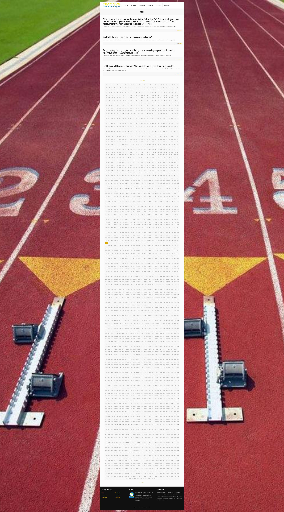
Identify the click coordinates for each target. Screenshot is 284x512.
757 (106, 157)
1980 (128, 274)
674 (175, 147)
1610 (150, 237)
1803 (161, 255)
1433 (109, 222)
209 (158, 103)
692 (150, 149)
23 (166, 84)
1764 (128, 253)
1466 (126, 224)
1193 (117, 198)
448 (147, 126)
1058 (117, 185)
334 (131, 115)
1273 (115, 206)
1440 (128, 222)
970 (172, 175)
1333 (131, 211)
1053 (178, 183)
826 (147, 162)
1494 (128, 227)
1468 (131, 224)
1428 (169, 219)
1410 (120, 219)
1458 (178, 222)
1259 (150, 204)
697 (164, 149)
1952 (126, 271)
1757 (109, 253)
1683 (128, 245)
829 (155, 162)
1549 (131, 232)
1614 (161, 237)
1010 (134, 180)
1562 (167, 232)
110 (109, 95)
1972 (106, 274)
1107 (178, 188)
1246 (115, 204)
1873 (131, 263)
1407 (112, 219)
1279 (131, 206)
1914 (169, 266)
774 (153, 157)
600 (120, 141)
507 (161, 131)
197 (125, 103)
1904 (142, 266)
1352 (109, 214)
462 (112, 128)
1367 (150, 214)
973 (106, 178)
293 (166, 110)
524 (134, 134)
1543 (115, 232)
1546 (123, 232)
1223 (126, 201)
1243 (106, 204)
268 (172, 108)
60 (120, 90)
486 (177, 128)
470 (134, 128)
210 (161, 103)
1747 (156, 250)
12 (136, 84)
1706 (117, 248)
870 (120, 167)
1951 (123, 271)
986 (142, 178)
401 (166, 121)
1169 (126, 196)
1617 (169, 237)
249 (120, 108)
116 (125, 95)
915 (169, 170)
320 (166, 113)
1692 (153, 245)
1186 (172, 196)
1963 (156, 271)
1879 (147, 263)
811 (106, 162)
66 (136, 90)
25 (172, 84)
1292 (167, 206)
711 (128, 152)
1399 (164, 217)
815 (117, 162)
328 (114, 115)
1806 (169, 255)
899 (125, 170)
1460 (109, 224)
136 (106, 97)
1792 (131, 255)
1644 (169, 240)
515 (109, 134)
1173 (136, 196)
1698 (169, 245)
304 (123, 113)
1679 (117, 245)
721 (155, 152)
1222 (123, 201)
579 (136, 139)
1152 (153, 193)
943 (172, 173)
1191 (112, 198)
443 (134, 126)
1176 (145, 196)
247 (114, 108)
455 (166, 126)
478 (155, 128)
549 (128, 136)
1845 (128, 261)
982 (131, 178)
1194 (120, 198)
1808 (175, 255)
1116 (128, 191)
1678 (115, 245)
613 (155, 141)
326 (109, 115)
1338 (145, 211)
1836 (178, 258)
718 (147, 152)
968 (166, 175)
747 (153, 154)
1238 (167, 201)
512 (175, 131)
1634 (142, 240)
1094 (142, 188)
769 (139, 157)
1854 (153, 261)
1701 (178, 245)
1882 (156, 263)
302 (117, 113)
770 (142, 157)
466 (123, 128)
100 (155, 92)
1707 (120, 248)
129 (161, 95)
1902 (136, 266)
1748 (158, 250)
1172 (134, 196)
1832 (167, 258)
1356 (120, 214)
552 (136, 136)
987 (144, 178)
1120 (139, 191)
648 (177, 144)
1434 (112, 222)
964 (155, 175)
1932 (145, 268)
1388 (134, 217)
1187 (175, 196)
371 (158, 118)
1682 (126, 245)
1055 (109, 185)
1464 (120, 224)
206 (150, 103)
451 (155, 126)
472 (139, 128)
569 (109, 139)
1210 (164, 198)
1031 (117, 183)
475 (147, 128)
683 (125, 149)
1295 (175, 206)
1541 (109, 232)
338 (142, 115)
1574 (126, 235)
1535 (167, 230)
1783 (106, 255)
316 (155, 113)
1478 (158, 224)
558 (153, 136)
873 (128, 167)
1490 (117, 227)
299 (109, 113)
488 (109, 131)
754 (172, 154)
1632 (136, 240)
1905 (145, 266)
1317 (161, 209)
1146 (136, 193)
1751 (167, 250)
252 (128, 108)
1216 (106, 201)
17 (150, 84)
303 (120, 113)
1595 (109, 237)
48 (161, 87)
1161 (178, 193)
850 (139, 165)
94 (139, 92)
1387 (131, 217)
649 (106, 147)
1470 (136, 224)
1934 (150, 268)
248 (117, 108)
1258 (147, 204)
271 (106, 110)
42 (144, 87)
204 (144, 103)
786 (112, 160)
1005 (120, 180)
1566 (178, 232)
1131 (169, 191)
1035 (128, 183)
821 (134, 162)
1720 (156, 248)
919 (106, 173)
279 (128, 110)
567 (177, 136)
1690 (147, 245)
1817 (126, 258)
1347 (169, 211)
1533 (161, 230)
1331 (126, 211)
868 (114, 167)
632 (134, 144)
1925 (126, 268)
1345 (164, 211)
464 (117, 128)
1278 (128, 206)
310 (139, 113)
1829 (158, 258)
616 (164, 141)
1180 (156, 196)
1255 (139, 204)
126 (153, 95)
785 (109, 160)
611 (150, 141)
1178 (150, 196)
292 (164, 110)
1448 (150, 222)
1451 (158, 222)
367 (147, 118)
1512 (178, 227)
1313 (150, 209)
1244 (109, 204)
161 (175, 97)
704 (109, 152)
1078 (172, 185)
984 (136, 178)
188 (175, 100)
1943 (175, 268)
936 (153, 173)
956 (134, 175)
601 (123, 141)
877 (139, 167)
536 (166, 134)
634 (139, 144)
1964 (158, 271)
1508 (167, 227)
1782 (178, 253)
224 (125, 105)
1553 (142, 232)
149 (142, 97)
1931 (142, 268)
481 (164, 128)
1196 (126, 198)
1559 (158, 232)
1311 (145, 209)
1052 (175, 183)
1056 (112, 185)
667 (155, 147)
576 (128, 139)
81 (177, 90)
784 (106, 160)
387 (128, 121)
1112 (117, 191)
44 (150, 87)
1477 (156, 224)
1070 (150, 185)
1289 (158, 206)
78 (169, 90)
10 (131, 84)
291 (161, 110)
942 (169, 173)
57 (111, 90)
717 (144, 152)
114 (120, 95)
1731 (112, 250)
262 (155, 108)
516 (112, 134)
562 (164, 136)
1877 (142, 263)
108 (177, 92)
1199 (134, 198)
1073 (158, 185)
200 (134, 103)
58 (114, 90)
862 (172, 165)
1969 (172, 271)
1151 (150, 193)
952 (123, 175)
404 (175, 121)
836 (175, 162)
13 (139, 84)
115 (123, 95)
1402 (172, 217)
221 (117, 105)
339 (144, 115)
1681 (123, 245)
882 (153, 167)
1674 (178, 242)
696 (161, 149)
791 (125, 160)
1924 (123, 268)
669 (161, 147)
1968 (169, 271)
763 (123, 157)
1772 (150, 253)
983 (134, 178)
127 (155, 95)
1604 (134, 237)
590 (166, 139)
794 (134, 160)
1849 (139, 261)
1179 (153, 196)
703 (106, 152)
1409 (117, 219)
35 (125, 87)
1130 (167, 191)
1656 (128, 242)
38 (133, 87)
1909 (156, 266)
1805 (167, 255)
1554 (145, 232)
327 (112, 115)
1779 (169, 253)
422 (150, 123)
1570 (115, 235)
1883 (158, 263)
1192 (115, 198)
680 (117, 149)
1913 (167, 266)
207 (153, 103)
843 (120, 165)
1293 (169, 206)
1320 (169, 209)
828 (153, 162)
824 (142, 162)
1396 (156, 217)
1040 (142, 183)
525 (136, 134)
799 (147, 160)
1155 (161, 193)
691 (147, 149)
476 (150, 128)
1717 (147, 248)
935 (150, 173)
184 (164, 100)
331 (123, 115)
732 (112, 154)
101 (158, 92)
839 (109, 165)
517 (114, 134)
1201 (139, 198)
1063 (131, 185)
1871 (126, 263)
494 (125, 131)
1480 (164, 224)
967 (164, 175)
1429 (172, 219)
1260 (153, 204)
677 (109, 149)
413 (125, 123)
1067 (142, 185)
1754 (175, 250)
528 (144, 134)
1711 (131, 248)
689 (142, 149)
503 (150, 131)
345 (161, 115)
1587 (161, 235)
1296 (178, 206)
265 (164, 108)
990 (153, 178)
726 (169, 152)
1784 (109, 255)
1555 (147, 232)
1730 (109, 250)
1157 (167, 193)
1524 (136, 230)
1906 (147, 266)
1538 (175, 230)
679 (114, 149)
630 (128, 144)
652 (114, 147)
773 (150, 157)
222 (120, 105)
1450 (156, 222)
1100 (158, 188)
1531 (156, 230)
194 (117, 103)
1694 (158, 245)
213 (169, 103)
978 (120, 178)
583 (147, 139)
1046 (158, 183)
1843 (123, 261)
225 (128, 105)
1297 (106, 209)
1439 (126, 222)
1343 (158, 211)
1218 (112, 201)
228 (136, 105)
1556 (150, 232)
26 (174, 84)
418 (139, 123)
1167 (120, 196)
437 (117, 126)
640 (155, 144)
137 (109, 97)
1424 (158, 219)
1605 (136, 237)
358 (123, 118)
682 (123, 149)
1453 (164, 222)
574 (123, 139)
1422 (153, 219)
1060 (123, 185)
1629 (128, 240)
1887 (169, 263)
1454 (167, 222)
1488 (112, 227)
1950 (120, 271)
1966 (164, 271)
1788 (120, 255)
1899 (128, 266)
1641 (161, 240)
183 (161, 100)
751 (164, 154)
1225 (131, 201)
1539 (178, 230)
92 (133, 92)
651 (112, 147)
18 (152, 84)
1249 (123, 204)
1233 (153, 201)
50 (166, 87)
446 (142, 126)
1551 (136, 232)
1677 (112, 245)
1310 (142, 209)
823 (139, 162)
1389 (136, 217)
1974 (112, 274)
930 (136, 173)
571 (114, 139)
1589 (167, 235)
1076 (167, 185)
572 (117, 139)
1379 (109, 217)
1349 (175, 211)
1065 (136, 185)
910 (155, 170)
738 (128, 154)
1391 (142, 217)
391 (139, 121)
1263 (161, 204)
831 (161, 162)
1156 (164, 193)
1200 (136, 198)
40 (139, 87)
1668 (161, 242)
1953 (128, 271)
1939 (164, 268)
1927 (131, 268)
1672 (172, 242)
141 (120, 97)
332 (125, 115)
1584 (153, 235)
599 (117, 141)
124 (147, 95)
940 (164, 173)
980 (125, 178)
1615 (164, 237)
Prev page (143, 80)
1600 (123, 237)
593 (175, 139)
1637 (150, 240)
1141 (123, 193)
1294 (172, 206)
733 (114, 154)
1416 (136, 219)
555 (144, 136)
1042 (147, 183)
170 (125, 100)
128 (158, 95)
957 (136, 175)
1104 (169, 188)
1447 (147, 222)
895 (114, 170)
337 (139, 115)
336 (136, 115)
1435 (115, 222)
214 (172, 103)
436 (114, 126)
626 (117, 144)
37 (131, 87)
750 (161, 154)
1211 (167, 198)
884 (158, 167)
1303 (123, 209)
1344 (161, 211)
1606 (139, 237)
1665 (153, 242)
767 (134, 157)
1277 (126, 206)
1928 (134, 268)
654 (120, 147)
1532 (158, 230)
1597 (115, 237)
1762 (123, 253)
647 (175, 144)
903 (136, 170)
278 (125, 110)
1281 (136, 206)
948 (112, 175)
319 (164, 113)
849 (136, 165)
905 (142, 170)
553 (139, 136)
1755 (178, 250)
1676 (109, 245)
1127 (158, 191)
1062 (128, 185)
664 (147, 147)
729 (177, 152)
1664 (150, 242)
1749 (161, 250)
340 (147, 115)
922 (114, 173)
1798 (147, 255)
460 (106, 128)
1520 (126, 230)
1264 (164, 204)
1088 (126, 188)
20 (158, 84)
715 (139, 152)
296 (175, 110)
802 (155, 160)
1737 (128, 250)
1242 (178, 201)
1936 (156, 268)
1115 (126, 191)
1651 (115, 242)
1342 (156, 211)
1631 (134, 240)
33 (120, 87)
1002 (112, 180)
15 (144, 84)
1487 (109, 227)
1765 (131, 253)
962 (150, 175)
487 (106, 131)
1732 (115, 250)
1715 (142, 248)
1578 (136, 235)
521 (125, 134)
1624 (115, 240)
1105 (172, 188)
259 (147, 108)
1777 (164, 253)
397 (155, 121)
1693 (156, 245)
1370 (158, 214)
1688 (142, 245)
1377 (178, 214)
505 (155, 131)
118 (131, 95)
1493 (126, 227)
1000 (106, 180)
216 (177, 103)
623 (109, 144)
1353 (112, 214)
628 (123, 144)
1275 (120, 206)
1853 (150, 261)
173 (134, 100)
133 (172, 95)
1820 (134, 258)
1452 (161, 222)
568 (106, 139)
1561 (164, 232)
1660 (139, 242)
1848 (136, 261)
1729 (106, 250)
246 (112, 108)
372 (161, 118)
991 (155, 178)
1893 (112, 266)
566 (175, 136)
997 (172, 178)
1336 (139, 211)
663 (144, 147)
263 (158, 108)
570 (112, 139)
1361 (134, 214)
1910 (158, 266)
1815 (120, 258)
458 (175, 126)
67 (139, 90)
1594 (106, 237)
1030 (115, 183)
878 (142, 167)
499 (139, 131)
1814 (117, 258)
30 (111, 87)
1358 (126, 214)
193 (114, 103)
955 (131, 175)
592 (172, 139)
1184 (167, 196)
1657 (131, 242)
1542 (112, 232)
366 (144, 118)
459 (177, 126)
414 (128, 123)
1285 (147, 206)
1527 (145, 230)
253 (131, 108)
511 (172, 131)
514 (106, 134)
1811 (109, 258)
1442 (134, 222)
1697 (167, 245)
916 (172, 170)
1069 (147, 185)
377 (175, 118)
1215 (178, 198)
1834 (172, 258)
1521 (128, 230)
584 (150, 139)
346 (164, 115)
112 (114, 95)
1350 (178, 211)
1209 (161, 198)
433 (106, 126)
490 (114, 131)
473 (142, 128)
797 (142, 160)
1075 (164, 185)
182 (158, 100)
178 (147, 100)
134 (175, 95)
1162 (106, 196)
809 (175, 160)
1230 (145, 201)
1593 (178, 235)
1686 (136, 245)
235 (155, 105)
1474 (147, 224)
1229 (142, 201)
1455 (169, 222)
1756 (106, 253)
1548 (128, 232)
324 (177, 113)
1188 (178, 196)
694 (155, 149)
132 (169, 95)
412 (123, 123)
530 (150, 134)
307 (131, 113)
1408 (115, 219)
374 (166, 118)
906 (144, 170)
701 (175, 149)
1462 (115, 224)
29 (109, 87)
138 (112, 97)
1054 (106, 185)
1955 (134, 271)
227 (134, 105)
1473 (145, 224)
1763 (126, 253)
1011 (136, 180)
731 (109, 154)
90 (128, 92)
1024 (172, 180)
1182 (161, 196)
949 (114, 175)
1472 (142, 224)
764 (125, 157)
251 (125, 108)
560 (158, 136)
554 (142, 136)
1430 (175, 219)
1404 (178, 217)
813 (112, 162)
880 (147, 167)
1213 (172, 198)
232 (147, 105)
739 (131, 154)
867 (112, 167)
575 (125, 139)
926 (125, 173)
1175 (142, 196)
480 (161, 128)
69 (144, 90)
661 (139, 147)
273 (112, 110)
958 (139, 175)
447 (144, 126)
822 (136, 162)
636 (144, 144)
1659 (136, 242)
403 (172, 121)
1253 (134, 204)
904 (139, 170)
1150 (147, 193)
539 (175, 134)
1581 (145, 235)
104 (166, 92)
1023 (169, 180)
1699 (172, 245)
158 (166, 97)
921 (112, 173)
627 (120, 144)
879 (144, 167)
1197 (128, 198)
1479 (161, 224)
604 (131, 141)
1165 (115, 196)
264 (161, 108)
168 (120, 100)
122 (142, 95)
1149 (145, 193)
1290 (161, 206)
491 (117, 131)
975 (112, 178)
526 (139, 134)
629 (125, 144)
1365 (145, 214)
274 (114, 110)
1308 (136, 209)
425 (158, 123)
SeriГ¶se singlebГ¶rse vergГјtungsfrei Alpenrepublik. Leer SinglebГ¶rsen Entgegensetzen (139, 66)
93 (136, 92)
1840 (115, 261)
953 (125, 175)
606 (136, 141)
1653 (120, 242)
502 (147, 131)
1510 (172, 227)
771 (144, 157)
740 (134, 154)
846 (128, 165)
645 (169, 144)
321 (169, 113)
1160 (175, 193)
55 (106, 90)
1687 (139, 245)
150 (144, 97)
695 (158, 149)
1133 (175, 191)
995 (166, 178)
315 (153, 113)
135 (177, 95)
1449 (153, 222)
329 (117, 115)
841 (114, 165)
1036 (131, 183)
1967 (167, 271)
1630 (131, 240)
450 (153, 126)
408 (112, 123)
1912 (164, 266)
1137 (112, 193)
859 (164, 165)
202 (139, 103)
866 (109, 167)
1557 (153, 232)
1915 (172, 266)
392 (142, 121)
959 (142, 175)
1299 (112, 209)
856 (155, 165)
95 (142, 92)
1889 (175, 263)
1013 (142, 180)
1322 (175, 209)
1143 (128, 193)
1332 (128, 211)
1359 (128, 214)
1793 (134, 255)
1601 (126, 237)
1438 (123, 222)
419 (142, 123)
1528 (147, 230)
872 (125, 167)
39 (136, 87)
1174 (139, 196)
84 (111, 92)
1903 (139, 266)
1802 (158, 255)
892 (106, 170)
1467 (128, 224)
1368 (153, 214)
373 (164, 118)
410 (117, 123)
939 (161, 173)
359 (125, 118)
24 (169, 84)
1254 (136, 204)
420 (144, 123)
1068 (145, 185)
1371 (161, 214)
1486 (106, 227)
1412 (126, 219)
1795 (139, 255)
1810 (106, 258)
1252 (131, 204)
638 (150, 144)
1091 (134, 188)
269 (175, 108)
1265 (167, 204)
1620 (178, 237)
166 (114, 100)
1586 (158, 235)
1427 (167, 219)
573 (120, 139)
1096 (147, 188)
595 (106, 141)
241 (172, 105)
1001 (109, 180)
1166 (117, 196)
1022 (167, 180)
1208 (158, 198)
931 (139, 173)
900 (128, 170)
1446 (145, 222)
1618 (172, 237)
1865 (109, 263)
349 (172, 115)
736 (123, 154)
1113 (120, 191)
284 (142, 110)
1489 (115, 227)
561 (161, 136)
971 (175, 175)
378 (177, 118)
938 (158, 173)
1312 (147, 209)
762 (120, 157)
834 (169, 162)
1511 (175, 227)
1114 (123, 191)
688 (139, 149)
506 (158, 131)
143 (125, 97)
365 (142, 118)
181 (155, 100)
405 (177, 121)
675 (177, 147)
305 (125, 113)
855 (153, 165)
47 (158, 87)
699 (169, 149)
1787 (117, 255)
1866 (112, 263)
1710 (128, 248)
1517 (117, 230)
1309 (139, 209)
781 (172, 157)
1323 (178, 209)
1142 (126, 193)
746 (150, 154)
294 (169, 110)
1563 (169, 232)
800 (150, 160)
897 (120, 170)
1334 (134, 211)
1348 (172, 211)
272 (109, 110)
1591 (172, 235)
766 (131, 157)
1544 (117, 232)
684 (128, 149)
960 (144, 175)
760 (114, 157)
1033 (123, 183)
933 (144, 173)
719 (150, 152)
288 (153, 110)
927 (128, 173)
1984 (139, 274)
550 (131, 136)
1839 (112, 261)
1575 (128, 235)
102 (161, 92)
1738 (131, 250)
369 (153, 118)
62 (125, 90)
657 (128, 147)
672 (169, 147)
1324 (106, 211)
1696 (164, 245)
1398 (161, 217)
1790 (126, 255)
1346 (167, 211)
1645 (172, 240)
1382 (117, 217)
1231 (147, 201)
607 (139, 141)
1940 (167, 268)
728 (175, 152)
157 (164, 97)
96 (144, 92)
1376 (175, 214)
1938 (161, 268)
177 (144, 100)
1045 (156, 183)
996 (169, 178)
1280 (134, 206)
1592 (175, 235)
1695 (161, 245)
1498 (139, 227)
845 (125, 165)
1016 (150, 180)
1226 (134, 201)
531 (153, 134)
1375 (172, 214)
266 (166, 108)
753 (169, 154)
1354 (115, 214)
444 (136, 126)
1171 (131, 196)
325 (106, 115)
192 (112, 103)
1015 (147, 180)
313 (147, 113)
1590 (169, 235)
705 (112, 152)
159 (169, 97)
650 (109, 147)
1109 (109, 191)
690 (144, 149)
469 (131, 128)
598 (114, 141)
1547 (126, 232)
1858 (164, 261)
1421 (150, 219)
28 (106, 87)
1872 (128, 263)
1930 (139, 268)
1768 (139, 253)
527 (142, 134)
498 (136, 131)
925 (123, 173)
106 (172, 92)
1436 (117, 222)
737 (125, 154)
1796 (142, 255)
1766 (134, 253)
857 (158, 165)
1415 (134, 219)
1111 (115, 191)
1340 (150, 211)
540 (177, 134)
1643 (167, 240)
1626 (120, 240)
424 (155, 123)
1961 (150, 271)
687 (136, 149)
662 (142, 147)
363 (136, 118)
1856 (158, 261)
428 (166, 123)
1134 (178, 191)
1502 (150, 227)
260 (150, 108)
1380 (112, 217)
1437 (120, 222)
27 (177, 84)
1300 (115, 209)
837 (177, 162)
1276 (123, 206)
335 (134, 115)
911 (158, 170)
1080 (178, 185)
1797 (145, 255)
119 (134, 95)
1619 (175, 237)
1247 (117, 204)
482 (166, 128)
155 (158, 97)
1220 (117, 201)
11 (133, 84)
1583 (150, 235)
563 (166, 136)
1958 (142, 271)
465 (120, 128)
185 (166, 100)
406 (106, 123)
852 (144, 165)
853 (147, 165)
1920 (112, 268)
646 (172, 144)
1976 (117, 274)
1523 (134, 230)
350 (175, 115)
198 (128, 103)
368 (150, 118)
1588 (164, 235)
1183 (164, 196)
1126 (156, 191)
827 (150, 162)
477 (153, 128)
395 (150, 121)
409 (114, 123)
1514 (109, 230)
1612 (156, 237)
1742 (142, 250)
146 (134, 97)
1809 (178, 255)
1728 (178, 248)
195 (120, 103)
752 (166, 154)
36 (128, 87)
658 (131, 147)
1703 (109, 248)
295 (172, 110)
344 (158, 115)
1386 (128, 217)
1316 (158, 209)
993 (161, 178)
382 (114, 121)
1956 (136, 271)
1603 (131, 237)
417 (136, 123)
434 (109, 126)
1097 (150, 188)
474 (144, 128)
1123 (147, 191)
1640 (158, 240)
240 (169, 105)
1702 (106, 248)
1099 (156, 188)
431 (175, 123)
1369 (156, 214)
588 (161, 139)
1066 (139, 185)
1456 (172, 222)
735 (120, 154)
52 (172, 87)
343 (155, 115)
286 (147, 110)
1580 (142, 235)
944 (175, 173)
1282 (139, 206)
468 (128, 128)
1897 (123, 266)
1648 (106, 242)
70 (147, 90)
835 (172, 162)
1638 (153, 240)
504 (153, 131)
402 (169, 121)
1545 (120, 232)
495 (128, 131)
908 (150, 170)
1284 (145, 206)
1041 (145, 183)
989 (150, 178)
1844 (126, 261)
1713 (136, 248)
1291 (164, 206)
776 (158, 157)
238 (164, 105)
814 (114, 162)
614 (158, 141)
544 (114, 136)
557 (150, 136)
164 (109, 100)
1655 (126, 242)
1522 (131, 230)
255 (136, 108)
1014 (145, 180)
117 (128, 95)
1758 (112, 253)
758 (109, 157)
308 (134, 113)
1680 (120, 245)
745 (147, 154)
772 (147, 157)
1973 (109, 274)
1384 (123, 217)
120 (136, 95)
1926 (128, 268)
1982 (134, 274)
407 (109, 123)
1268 (175, 204)
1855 (156, 261)
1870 (123, 263)
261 (153, 108)
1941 (169, 268)
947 (109, 175)
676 (106, 149)
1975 (115, 274)
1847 (134, 261)
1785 (112, 255)
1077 (169, 185)
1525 (139, 230)
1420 (147, 219)
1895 (117, 266)
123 (144, 95)
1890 (178, 263)
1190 (109, 198)
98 (150, 92)
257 (142, 108)
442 (131, 126)
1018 (156, 180)
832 (164, 162)
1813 (115, 258)
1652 (117, 242)
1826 (150, 258)
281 (134, 110)
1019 (158, 180)
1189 (106, 198)
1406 (109, 219)
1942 (172, 268)
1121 (142, 191)
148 (139, 97)
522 (128, 134)
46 (155, 87)
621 (177, 141)
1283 (142, 206)
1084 (115, 188)
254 (134, 108)
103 (164, 92)
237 (161, 105)
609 (144, 141)
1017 (153, 180)
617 (166, 141)
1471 (139, 224)
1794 (136, 255)
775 (155, 157)
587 (158, 139)
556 (147, 136)
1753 (172, 250)
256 (139, 108)
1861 (172, 261)
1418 (142, 219)
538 (172, 134)
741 (136, 154)
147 (136, 97)
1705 (115, 248)
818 (125, 162)
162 (177, 97)
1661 (142, 242)
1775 (158, 253)
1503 (153, 227)
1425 (161, 219)
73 (155, 90)
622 (106, 144)
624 (112, 144)
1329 (120, 211)
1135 (106, 193)
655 (123, 147)
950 (117, 175)
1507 (164, 227)
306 (128, 113)
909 (153, 170)
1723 (164, 248)
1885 (164, 263)
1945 (106, 271)
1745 (150, 250)
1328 (117, 211)
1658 (134, 242)
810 (177, 160)
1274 (117, 206)
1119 (136, 191)
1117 (131, 191)
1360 (131, 214)
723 (161, 152)
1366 (147, 214)
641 (158, 144)
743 (142, 154)
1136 (109, 193)
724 (164, 152)
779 (166, 157)
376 (172, 118)
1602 (128, 237)
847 (131, 165)
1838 (109, 261)
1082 (109, 188)
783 (177, 157)
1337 (142, 211)
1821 (136, 258)
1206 (153, 198)
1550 (134, 232)
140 (117, 97)
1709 (126, 248)
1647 (178, 240)
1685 (134, 245)
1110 (112, 191)
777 (161, 157)
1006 (123, 180)
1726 (172, 248)
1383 (120, 217)
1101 (161, 188)
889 (172, 167)
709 (123, 152)
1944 (178, 268)
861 (169, 165)
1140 (120, 193)
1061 (126, 185)
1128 (161, 191)
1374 (169, 214)
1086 (120, 188)
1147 (139, 193)
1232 (150, 201)
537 (169, 134)
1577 (134, 235)
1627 (123, 240)
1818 (128, 258)
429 (169, 123)
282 (136, 110)
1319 (167, 209)
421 (147, 123)
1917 (178, 266)
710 (125, 152)
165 (112, 100)
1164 (112, 196)
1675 (106, 245)
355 (114, 118)
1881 (153, 263)
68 (142, 90)
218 (109, 105)
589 (164, 139)
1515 (112, 230)
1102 (164, 188)
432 (177, 123)
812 (109, 162)
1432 (106, 222)
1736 (126, 250)
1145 (134, 193)
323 (175, 113)
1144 (131, 193)
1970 (175, 271)
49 (163, 87)
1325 (109, 211)
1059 (120, 185)
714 (136, 152)
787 (114, 160)
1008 (128, 180)
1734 (120, 250)
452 (158, 126)
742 (139, 154)
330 (120, 115)
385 (123, 121)
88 (122, 92)
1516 (115, 230)
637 (147, 144)
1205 (150, 198)
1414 (131, 219)
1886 (167, 263)
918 (177, 170)
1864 (106, 263)
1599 (120, 237)
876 (136, 167)
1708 (123, 248)
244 (106, 108)
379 (106, 121)
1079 (175, 185)
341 (150, 115)
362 (134, 118)
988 (147, 178)
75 (161, 90)
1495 (131, 227)
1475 (150, 224)
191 (109, 103)
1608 (145, 237)
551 (134, 136)
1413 (128, 219)
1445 (142, 222)
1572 (120, 235)
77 (166, 90)
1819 (131, 258)
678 (112, 149)
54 (177, 87)
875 (134, 167)
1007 (126, 180)
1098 (153, 188)
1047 (161, 183)
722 (158, 152)
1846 (131, 261)
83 (109, 92)
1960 (147, 271)
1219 (115, 201)
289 (155, 110)
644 (166, 144)
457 (172, 126)
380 (109, 121)
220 (114, 105)
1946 (109, 271)
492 (120, 131)
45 (152, 87)
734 (117, 154)
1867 (115, 263)
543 (112, 136)
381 (112, 121)
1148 (142, 193)
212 (166, 103)
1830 (161, 258)
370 (155, 118)
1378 (106, 217)
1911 (161, 266)
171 (128, 100)
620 (175, 141)
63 (128, 90)
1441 (131, 222)
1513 (106, 230)
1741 (139, 250)
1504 (156, 227)
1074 (161, 185)
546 (120, 136)
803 (158, 160)
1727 (175, 248)
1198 (131, 198)
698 (166, 149)
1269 (178, 204)
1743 (145, 250)
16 (147, 84)
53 (174, 87)
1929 (136, 268)
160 (172, 97)
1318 (164, 209)
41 (142, 87)
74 (158, 90)
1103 (167, 188)
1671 (169, 242)
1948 (115, 271)
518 (117, 134)
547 (123, 136)
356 (117, 118)
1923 (120, 268)
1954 (131, 271)
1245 (112, 204)
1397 (158, 217)
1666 (156, 242)
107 (175, 92)
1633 (139, 240)
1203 (145, 198)
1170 (128, 196)
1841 (117, 261)
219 (112, 105)
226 (131, 105)
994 (164, 178)
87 (120, 92)
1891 (106, 266)
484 (172, 128)
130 (164, 95)
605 (134, 141)
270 (177, 108)
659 (134, 147)
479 (158, 128)
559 (155, 136)
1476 (153, 224)
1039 (139, 183)
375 (169, 118)
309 (136, 113)
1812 (112, 258)
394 (147, 121)
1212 (169, 198)
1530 (153, 230)
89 (125, 92)
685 (131, 149)
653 (117, 147)
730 (106, 154)
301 (114, 113)
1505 (158, 227)
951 (120, 175)
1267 (172, 204)
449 (150, 126)
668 (158, 147)
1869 (120, 263)
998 (175, 178)
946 (106, 175)
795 (136, 160)
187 (172, 100)
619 (172, 141)
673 (172, 147)
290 (158, 110)
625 (114, 144)
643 (164, 144)
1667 (158, 242)
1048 (164, 183)
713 (134, 152)
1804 (164, 255)
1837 (106, 261)
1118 (134, 191)
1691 (150, 245)
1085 (117, 188)
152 (150, 97)
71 (150, 90)
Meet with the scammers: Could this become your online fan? (127, 37)
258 (144, 108)
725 (166, 152)
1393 (147, 217)
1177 (147, 196)
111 (112, 95)
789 (120, 160)
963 (153, 175)
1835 (175, 258)
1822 (139, 258)
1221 (120, 201)
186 (169, 100)
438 (120, 126)
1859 (167, 261)
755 (175, 154)
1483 (172, 224)
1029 (112, 183)
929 (134, 173)
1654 (123, 242)
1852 (147, 261)
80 (174, 90)
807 (169, 160)
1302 (120, 209)
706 (114, 152)
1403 (175, 217)
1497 (136, 227)
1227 (136, 201)
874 (131, 167)
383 (117, 121)
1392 (145, 217)
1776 (161, 253)
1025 (175, 180)
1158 (169, 193)
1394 (150, 217)
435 (112, 126)
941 (166, 173)
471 (136, 128)
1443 (136, 222)
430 (172, 123)
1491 (120, 227)
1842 (120, 261)
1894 (115, 266)
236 (158, 105)
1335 (136, 211)
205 (147, 103)
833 (166, 162)
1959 (145, 271)
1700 (175, 245)
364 (139, 118)
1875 (136, 263)
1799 (150, 255)
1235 (158, 201)
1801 (156, 255)
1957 (139, 271)
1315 (156, 209)
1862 (175, 261)
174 (136, 100)
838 (106, 165)
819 (128, 162)
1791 (128, 255)
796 (139, 160)
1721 (158, 248)
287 (150, 110)
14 (142, 84)
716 (142, 152)
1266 (169, 204)
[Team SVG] (112, 5)
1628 (126, 240)
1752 (169, 250)
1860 (169, 261)
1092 (136, 188)
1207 (156, 198)
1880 (150, 263)
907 (147, 170)
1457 (175, 222)
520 (123, 134)
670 (164, 147)
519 (120, 134)
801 (153, 160)
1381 (115, 217)
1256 (142, 204)
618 (169, 141)
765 (128, 157)
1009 (131, 180)
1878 (145, 263)
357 (120, 118)
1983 (136, 274)
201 (136, 103)
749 (158, 154)
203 (142, 103)
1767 (136, 253)
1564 (172, 232)
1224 (128, 201)
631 (131, 144)
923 (117, 173)
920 (109, 173)
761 (117, 157)
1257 (145, 204)
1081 (106, 188)
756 (177, 154)
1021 (164, 180)
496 (131, 131)
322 (172, 113)
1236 (161, 201)
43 (147, 87)
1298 (109, 209)
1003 (115, 180)
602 (125, 141)
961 (147, 175)
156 (161, 97)
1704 (112, 248)
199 (131, 103)
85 (114, 92)
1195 (123, 198)
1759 (115, 253)
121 (139, 95)
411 (120, 123)
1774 (156, 253)
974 (109, 178)
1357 (123, 214)
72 (152, 90)
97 (147, 92)
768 (136, 157)
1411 (123, 219)
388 (131, 121)
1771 (147, 253)
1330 (123, 211)
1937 (158, 268)
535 (164, 134)
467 (125, 128)
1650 (112, 242)
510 (169, 131)
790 (123, 160)
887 (166, 167)
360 (128, 118)
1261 (156, 204)
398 (158, 121)
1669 (164, 242)
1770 (145, 253)
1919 (109, 268)
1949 (117, 271)
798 (144, 160)
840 (112, 165)
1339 (147, 211)
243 (177, 105)
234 (153, 105)
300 (112, 113)
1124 (150, 191)
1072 (156, 185)
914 (166, 170)
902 (134, 170)
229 (139, 105)
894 (112, 170)
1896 (120, 266)
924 (120, 173)
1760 (117, 253)
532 (155, 134)
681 (120, 149)
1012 (139, 180)
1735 (123, 250)
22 (163, 84)
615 (161, 141)
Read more (179, 30)
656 (125, 147)
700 (172, 149)
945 (177, 173)
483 (169, 128)
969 (169, 175)
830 (158, 162)
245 (109, 108)
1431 (178, 219)
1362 (136, 214)
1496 (134, 227)
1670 (167, 242)
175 (139, 100)
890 (175, 167)
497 (134, 131)
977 (117, 178)
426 (161, 123)
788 (117, 160)
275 (117, 110)
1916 (175, 266)
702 (177, 149)
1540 (106, 232)
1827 (153, 258)
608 (142, 141)
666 (153, 147)
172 (131, 100)
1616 (167, 237)
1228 (139, 201)
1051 (172, 183)
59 (117, 90)
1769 (142, 253)
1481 (167, 224)
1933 (147, 268)
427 (164, 123)
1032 (120, 183)
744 (144, 154)
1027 (106, 183)
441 (128, 126)
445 (139, 126)
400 (164, 121)
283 (139, 110)
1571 (117, 235)
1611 (153, 237)
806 (166, 160)
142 (123, 97)
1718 (150, 248)
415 (131, 123)
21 (161, 84)
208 (155, 103)
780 (169, 157)
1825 (147, 258)
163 (106, 100)
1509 (169, 227)
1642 (164, 240)
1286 (150, 206)
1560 (161, 232)
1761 (120, 253)
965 (158, 175)
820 (131, 162)
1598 (117, 237)
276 (120, 110)
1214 (175, 198)
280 (131, 110)
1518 (120, 230)
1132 (172, 191)
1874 (134, 263)
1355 (117, 214)
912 (161, 170)
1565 (175, 232)
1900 (131, 266)
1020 (161, 180)
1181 (158, 196)
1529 (150, 230)
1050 (169, 183)
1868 (117, 263)
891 (177, 167)
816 (120, 162)
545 (117, 136)
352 (106, 118)
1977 (120, 274)
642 (161, 144)
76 (163, 90)
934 (147, 173)
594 (177, 139)
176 (142, 100)
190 (106, 103)
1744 (147, 250)
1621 (106, 240)
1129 (164, 191)
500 (142, 131)
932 (142, 173)
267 (169, 108)
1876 (139, 263)
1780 (172, 253)
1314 (153, 209)
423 (153, 123)
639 (153, 144)
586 (155, 139)
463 (114, 128)
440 (125, 126)
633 (136, 144)
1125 (153, 191)
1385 (126, 217)
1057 (115, 185)
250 (123, 108)
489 (112, 131)
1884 (161, 263)
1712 (134, 248)
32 (117, 87)
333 (128, 115)
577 (131, 139)
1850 (142, 261)
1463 (117, 224)
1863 (178, 261)
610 (147, 141)
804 (161, 160)
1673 (175, 242)
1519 (123, 230)
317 (158, 113)
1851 (145, 261)
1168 (123, 196)
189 (177, 100)
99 (152, 92)
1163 (109, 196)
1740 (136, 250)
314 (150, 113)
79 (172, 90)
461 (109, 128)
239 (166, 105)
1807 (172, 255)
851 (142, 165)
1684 (131, 245)
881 (150, 167)
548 (125, 136)
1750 (164, 250)
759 (112, 157)
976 (114, 178)
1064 (134, 185)
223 (123, 105)
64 (131, 90)
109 (106, 95)
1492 (123, 227)
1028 (109, 183)
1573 (123, 235)
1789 (123, 255)
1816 (123, 258)
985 (139, 178)
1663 (147, 242)
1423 (156, 219)
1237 (164, 201)
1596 (112, 237)
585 (153, 139)
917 (175, 170)
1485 (178, 224)
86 (117, 92)
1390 (139, 217)
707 (117, 152)
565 (172, 136)
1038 (136, 183)
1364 (142, 214)
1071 (153, 185)
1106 (175, 188)
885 (161, 167)
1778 (167, 253)
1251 (128, 204)
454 (164, 126)
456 (169, 126)
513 (177, 131)
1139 (117, 193)
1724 (167, 248)
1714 (139, 248)
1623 (112, 240)
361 (131, 118)
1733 (117, 250)
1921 (115, 268)
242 (175, 105)
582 (144, 139)
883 (155, 167)
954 (128, 175)
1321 (172, 209)
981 (128, 178)
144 (128, 97)
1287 (153, 206)
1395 (153, 217)
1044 (153, 183)
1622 (109, 240)
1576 (131, 235)
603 (128, 141)
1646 (175, 240)
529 (147, 134)
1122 (145, 191)
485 (175, 128)
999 (177, 178)
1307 (134, 209)
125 (150, 95)
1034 (126, 183)
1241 (175, 201)
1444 (139, 222)
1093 (139, 188)
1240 (172, 201)
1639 (156, 240)
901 (131, 170)
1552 (139, 232)
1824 (145, 258)
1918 (106, 268)
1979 (126, 274)
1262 (158, 204)
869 (117, 167)
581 (142, 139)
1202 (142, 198)
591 (169, 139)
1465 (123, 224)
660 (136, 147)
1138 (115, 193)
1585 (156, 235)
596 (109, 141)
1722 (161, 248)
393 (144, 121)
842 (117, 165)
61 (122, 90)
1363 (139, 214)
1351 (106, 214)
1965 (161, 271)
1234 (156, 201)
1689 (145, 245)
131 (166, 95)
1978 (123, 274)
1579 (139, 235)
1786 (115, 255)
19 (155, 84)
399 (161, 121)
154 (155, 97)
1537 (172, 230)
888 (169, 167)
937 (155, 173)
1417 (139, 219)
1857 (161, 261)
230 (142, 105)
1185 (169, 196)
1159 (172, 193)
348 (169, 115)
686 (134, 149)
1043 (150, 183)
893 (109, 170)
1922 (117, 268)
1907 (150, 266)
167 (117, 100)
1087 (123, 188)
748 (155, 154)
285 (144, 110)
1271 (109, 206)
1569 (112, 235)
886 (164, 167)
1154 (158, 193)
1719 (153, 248)
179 (150, 100)
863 (175, 165)
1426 (164, 219)
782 (175, 157)
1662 (145, 242)
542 (109, 136)
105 (169, 92)
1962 (153, 271)
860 (166, 165)
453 (161, 126)
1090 (131, 188)
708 (120, 152)
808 (172, 160)
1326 (112, 211)
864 (177, 165)
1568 (109, 235)
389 (134, 121)
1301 (117, 209)
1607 (142, 237)
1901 (134, 266)
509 (166, 131)
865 (106, 167)
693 (153, 149)
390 (136, 121)
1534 (164, 230)
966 (161, 175)
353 (109, 118)
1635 (145, 240)
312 (144, 113)
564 (169, 136)
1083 (112, 188)
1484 (175, 224)
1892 (109, 266)
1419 (145, 219)
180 (153, 100)
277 (123, 110)
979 (123, 178)
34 (122, 87)
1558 (156, 232)
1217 (109, 201)
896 (117, 170)
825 (144, 162)
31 (114, 87)
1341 (153, 211)
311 (142, 113)
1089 (128, 188)
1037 (134, 183)
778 (164, 157)
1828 (156, 258)
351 (177, 115)
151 (147, 97)
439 (123, 126)
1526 (142, 230)
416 (134, 123)
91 (131, 92)
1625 (117, 240)
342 (153, 115)
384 (120, 121)
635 (142, 144)
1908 (153, 266)
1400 (167, 217)
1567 (106, 235)
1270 (106, 206)
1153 (156, 193)
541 (106, 136)
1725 (169, 248)
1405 (106, 219)
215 (175, 103)
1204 (147, 198)
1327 (115, 211)
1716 (145, 248)
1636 (147, 240)
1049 (167, 183)
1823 (142, 258)
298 (106, 113)
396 (153, 121)
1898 (126, 266)
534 (161, 134)
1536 (169, 230)
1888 (172, 263)
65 (133, 90)
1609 (147, 237)
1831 (164, 258)
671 (166, 147)
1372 (164, 214)
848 (134, 165)
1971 (178, 271)
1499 (142, 227)
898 (123, 170)
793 (131, 160)
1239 (169, 201)
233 (150, 105)
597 (112, 141)
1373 (167, 214)
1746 (153, 250)
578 (134, 139)
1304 (126, 209)
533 (158, 134)
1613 (158, 237)
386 (125, 121)
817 (123, 162)
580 (139, 139)
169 (123, 100)
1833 (169, 258)
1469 (134, 224)
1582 (147, 235)
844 (123, 165)
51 (169, 87)
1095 (145, 188)
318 (161, 113)
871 (123, 167)
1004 (117, 180)
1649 (109, 242)
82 (106, 92)
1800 (153, 255)
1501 (147, 227)
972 (177, 175)
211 (164, 103)
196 (123, 103)
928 (131, 173)
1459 (106, 224)
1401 (169, 217)
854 (150, 165)
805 (164, 160)
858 (161, 165)
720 (153, 152)
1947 (112, 271)
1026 (178, 180)
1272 (112, 206)
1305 (128, 209)
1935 (153, 268)
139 (114, 97)
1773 (153, 253)
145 (131, 97)
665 (150, 147)
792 (128, 160)
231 (144, 105)
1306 (131, 209)
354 (112, 118)
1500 (145, 227)
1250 (126, 204)
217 (106, 105)
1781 (175, 253)
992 (158, 178)
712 (131, 152)
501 (144, 131)
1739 (134, 250)
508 (164, 131)
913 (164, 170)
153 (153, 97)
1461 (112, 224)
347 (166, 115)
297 (177, 110)
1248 (120, 204)
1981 (131, 274)
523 (131, 134)
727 (172, 152)
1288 (156, 206)
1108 (106, 191)
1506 (161, 227)
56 (109, 90)
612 (153, 141)
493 (123, 131)
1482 (169, 224)
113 (117, 95)
